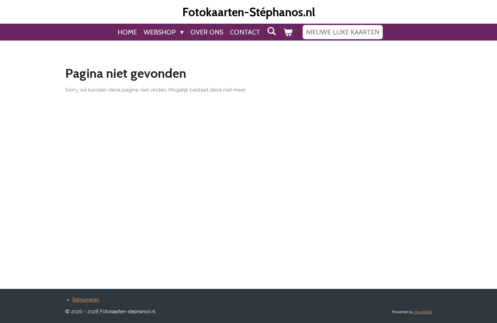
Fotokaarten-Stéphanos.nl (248, 12)
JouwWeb (423, 311)
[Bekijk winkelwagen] (288, 32)
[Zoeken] (271, 31)
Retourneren (85, 299)
